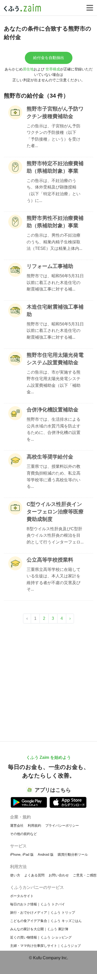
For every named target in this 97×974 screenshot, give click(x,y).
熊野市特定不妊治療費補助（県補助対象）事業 (55, 167)
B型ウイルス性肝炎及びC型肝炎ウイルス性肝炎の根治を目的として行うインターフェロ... (55, 535)
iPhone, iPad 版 (22, 854)
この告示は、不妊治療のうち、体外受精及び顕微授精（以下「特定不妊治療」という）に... (53, 190)
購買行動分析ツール (73, 854)
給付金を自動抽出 (48, 57)
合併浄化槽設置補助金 (52, 409)
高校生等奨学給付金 (50, 457)
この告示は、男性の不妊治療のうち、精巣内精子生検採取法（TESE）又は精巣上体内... (54, 242)
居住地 (28, 69)
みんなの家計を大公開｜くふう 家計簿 (39, 929)
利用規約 (34, 825)
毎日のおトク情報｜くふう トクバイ (37, 904)
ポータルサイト (22, 896)
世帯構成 (53, 69)
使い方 (15, 875)
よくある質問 (34, 875)
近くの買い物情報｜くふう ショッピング (41, 937)
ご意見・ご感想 (84, 875)
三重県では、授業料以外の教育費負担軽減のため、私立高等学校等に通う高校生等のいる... (53, 476)
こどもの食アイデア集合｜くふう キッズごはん (46, 921)
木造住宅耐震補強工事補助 (55, 310)
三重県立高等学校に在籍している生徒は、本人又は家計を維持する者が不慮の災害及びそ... (53, 579)
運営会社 (17, 825)
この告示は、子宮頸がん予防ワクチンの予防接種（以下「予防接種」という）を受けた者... (53, 136)
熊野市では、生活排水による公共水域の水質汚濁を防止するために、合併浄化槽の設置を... (53, 429)
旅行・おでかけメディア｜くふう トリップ (42, 912)
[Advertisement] (48, 679)
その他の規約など (23, 834)
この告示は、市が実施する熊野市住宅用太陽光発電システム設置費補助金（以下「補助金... (53, 382)
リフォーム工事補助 (50, 266)
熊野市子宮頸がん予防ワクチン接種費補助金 (55, 112)
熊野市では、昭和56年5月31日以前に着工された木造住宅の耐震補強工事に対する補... (55, 282)
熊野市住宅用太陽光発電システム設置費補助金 (55, 358)
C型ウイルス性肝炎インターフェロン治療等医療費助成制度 (55, 511)
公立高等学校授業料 (50, 560)
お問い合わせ (59, 875)
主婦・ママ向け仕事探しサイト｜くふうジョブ (45, 946)
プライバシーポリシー (62, 825)
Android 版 (46, 854)
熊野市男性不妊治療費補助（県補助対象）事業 (55, 221)
